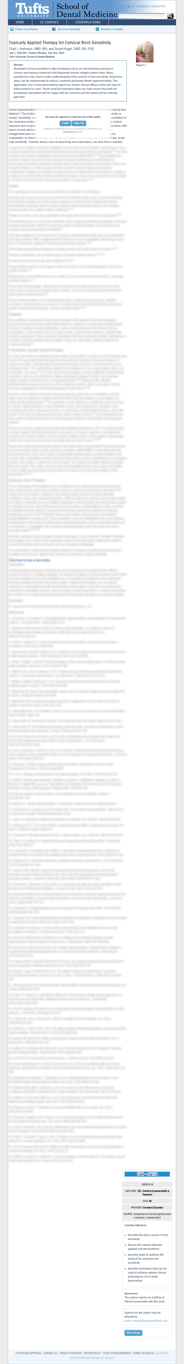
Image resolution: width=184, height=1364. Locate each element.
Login (65, 123)
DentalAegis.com (69, 132)
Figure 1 (28, 167)
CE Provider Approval (28, 1353)
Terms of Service (143, 1353)
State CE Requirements (117, 1353)
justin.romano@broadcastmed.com (146, 1320)
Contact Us (50, 1353)
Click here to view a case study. (30, 560)
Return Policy (92, 1353)
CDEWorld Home (88, 22)
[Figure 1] (144, 61)
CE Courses (49, 22)
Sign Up (79, 123)
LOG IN (123, 6)
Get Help (133, 1332)
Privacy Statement (71, 1353)
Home (20, 22)
